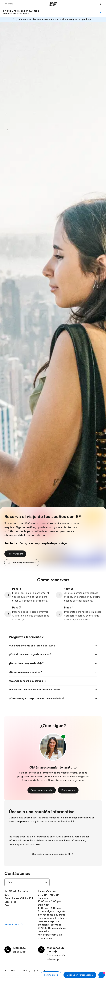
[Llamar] (100, 4)
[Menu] (100, 12)
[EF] (53, 4)
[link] (21, 12)
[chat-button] (101, 975)
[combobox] (27, 882)
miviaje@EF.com (47, 934)
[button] (9, 4)
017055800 (45, 928)
